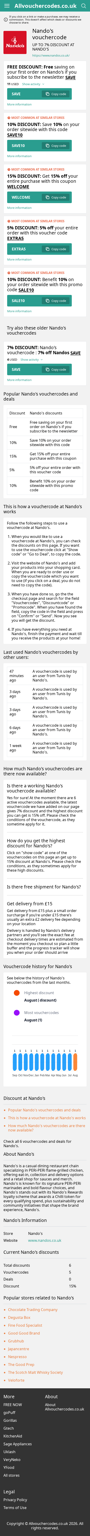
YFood (8, 1467)
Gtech (8, 1428)
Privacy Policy (15, 1499)
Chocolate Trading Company (32, 1309)
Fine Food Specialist (25, 1325)
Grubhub (16, 1341)
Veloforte (16, 1380)
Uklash (9, 1451)
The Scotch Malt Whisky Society (35, 1372)
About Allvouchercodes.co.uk (64, 1407)
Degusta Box (19, 1317)
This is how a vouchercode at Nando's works (47, 1117)
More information (19, 104)
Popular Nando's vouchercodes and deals (44, 1110)
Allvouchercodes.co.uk (46, 6)
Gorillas (10, 1420)
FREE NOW (12, 1404)
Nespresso (17, 1356)
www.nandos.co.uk (44, 1240)
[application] (45, 1054)
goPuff (9, 1412)
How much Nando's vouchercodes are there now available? (46, 1128)
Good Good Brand (24, 1333)
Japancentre (18, 1348)
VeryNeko (12, 1459)
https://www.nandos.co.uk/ (51, 55)
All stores (11, 1475)
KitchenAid (12, 1436)
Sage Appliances (17, 1443)
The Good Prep (21, 1364)
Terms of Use (15, 1507)
